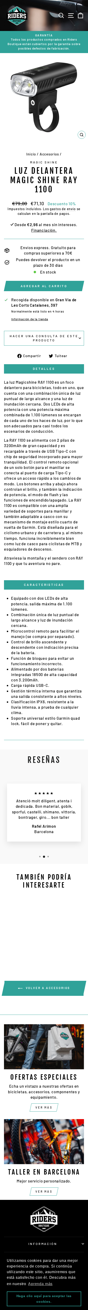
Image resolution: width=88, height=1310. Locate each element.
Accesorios (49, 154)
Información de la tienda (29, 319)
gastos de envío (63, 209)
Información (42, 1244)
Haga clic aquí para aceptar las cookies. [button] (44, 1298)
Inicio (31, 154)
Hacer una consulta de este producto (44, 338)
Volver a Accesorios (47, 987)
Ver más (43, 1107)
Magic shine (44, 162)
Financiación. (44, 230)
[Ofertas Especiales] (44, 1046)
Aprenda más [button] (40, 1284)
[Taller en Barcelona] (44, 1141)
